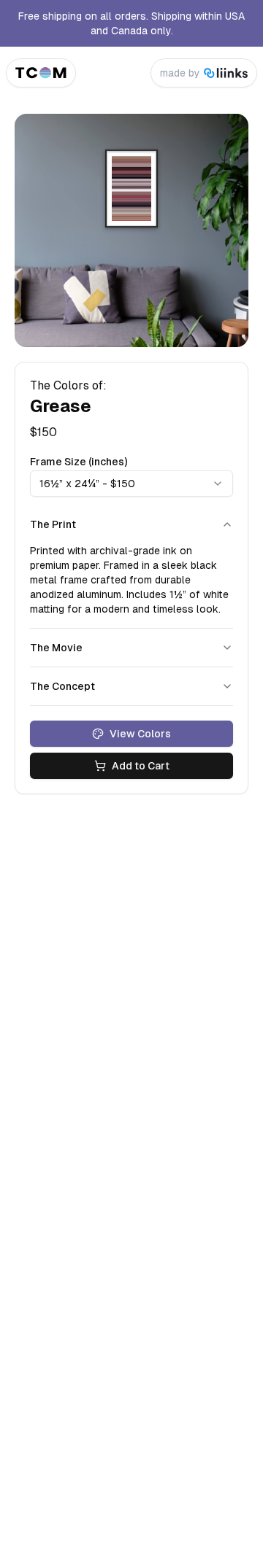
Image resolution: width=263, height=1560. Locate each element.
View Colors (140, 734)
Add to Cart (140, 766)
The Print (53, 524)
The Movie (56, 647)
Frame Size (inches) (78, 461)
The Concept (62, 686)
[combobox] (131, 483)
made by (180, 73)
